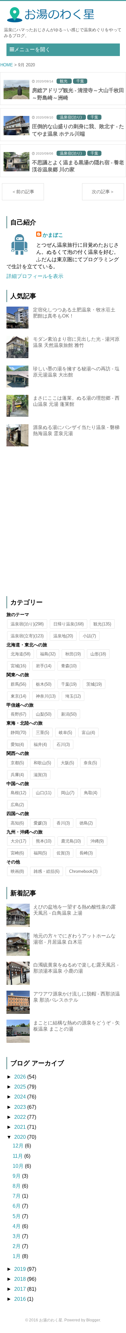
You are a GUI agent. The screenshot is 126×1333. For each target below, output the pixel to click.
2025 (20, 1087)
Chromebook (83, 871)
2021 (20, 1127)
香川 (63, 823)
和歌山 (42, 762)
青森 (69, 665)
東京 (18, 696)
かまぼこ (53, 235)
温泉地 (63, 635)
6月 (17, 1206)
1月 (17, 1256)
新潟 (69, 714)
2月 (17, 1246)
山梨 (43, 714)
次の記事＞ (103, 191)
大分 (18, 841)
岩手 (43, 665)
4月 (17, 1226)
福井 (40, 744)
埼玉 (73, 696)
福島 (48, 654)
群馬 (18, 684)
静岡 (18, 732)
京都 (17, 762)
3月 (17, 1236)
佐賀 (63, 853)
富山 (88, 732)
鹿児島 (71, 841)
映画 (17, 871)
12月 (19, 1145)
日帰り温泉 (68, 624)
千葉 (69, 684)
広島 (17, 804)
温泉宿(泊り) (27, 624)
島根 (18, 792)
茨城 (94, 684)
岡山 (67, 792)
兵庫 (17, 774)
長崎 (86, 853)
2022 (20, 1117)
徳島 (86, 823)
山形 (98, 654)
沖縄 (97, 841)
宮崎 (17, 853)
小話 (89, 635)
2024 (20, 1097)
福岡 (40, 853)
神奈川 (46, 696)
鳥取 (90, 792)
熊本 (43, 841)
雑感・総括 (46, 871)
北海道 (20, 654)
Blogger (93, 1320)
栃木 (43, 684)
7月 (17, 1196)
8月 (17, 1186)
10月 (19, 1166)
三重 (42, 732)
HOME (6, 64)
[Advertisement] (63, 522)
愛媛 (40, 823)
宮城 (18, 665)
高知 (17, 823)
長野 (18, 714)
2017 (20, 1289)
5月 (17, 1216)
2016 (20, 1299)
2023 (20, 1107)
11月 (18, 1156)
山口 (43, 792)
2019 (20, 1269)
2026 (20, 1077)
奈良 (90, 762)
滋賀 (40, 774)
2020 (20, 1137)
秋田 (73, 654)
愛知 (17, 744)
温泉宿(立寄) (27, 635)
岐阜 (65, 732)
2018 (20, 1279)
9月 (17, 1176)
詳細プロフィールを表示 (34, 276)
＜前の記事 (23, 191)
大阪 (67, 762)
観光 (102, 624)
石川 (63, 744)
